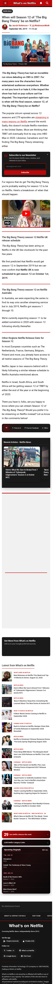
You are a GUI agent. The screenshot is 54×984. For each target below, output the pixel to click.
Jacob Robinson (20, 25)
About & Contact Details (14, 916)
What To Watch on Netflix (23, 711)
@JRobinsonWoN (40, 25)
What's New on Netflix (22, 672)
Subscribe (25, 172)
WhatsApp (47, 428)
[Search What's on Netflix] (47, 3)
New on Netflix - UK (39, 813)
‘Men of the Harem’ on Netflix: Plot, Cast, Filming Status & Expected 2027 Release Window (30, 767)
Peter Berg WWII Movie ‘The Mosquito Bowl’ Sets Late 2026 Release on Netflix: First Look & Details (31, 754)
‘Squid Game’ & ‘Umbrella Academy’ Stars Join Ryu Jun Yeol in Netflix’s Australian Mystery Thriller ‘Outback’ (30, 780)
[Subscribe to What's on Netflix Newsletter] (41, 3)
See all (45, 850)
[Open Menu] (5, 3)
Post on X (17, 428)
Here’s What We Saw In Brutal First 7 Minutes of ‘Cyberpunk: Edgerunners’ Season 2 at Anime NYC (22, 474)
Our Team (36, 916)
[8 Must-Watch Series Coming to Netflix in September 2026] (7, 715)
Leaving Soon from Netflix (24, 788)
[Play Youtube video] (26, 213)
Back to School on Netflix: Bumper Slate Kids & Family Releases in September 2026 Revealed (31, 728)
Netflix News (7, 11)
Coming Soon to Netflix (23, 723)
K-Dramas (17, 762)
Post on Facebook (32, 428)
